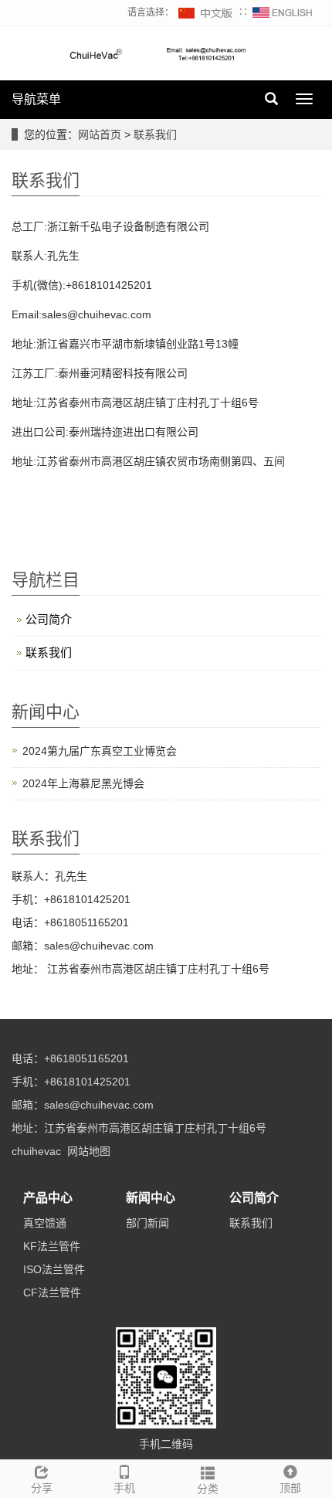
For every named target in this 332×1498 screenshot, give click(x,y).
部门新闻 (147, 1223)
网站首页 (99, 134)
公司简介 (48, 619)
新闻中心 (150, 1197)
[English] (282, 12)
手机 (124, 1488)
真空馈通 (44, 1223)
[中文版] (206, 12)
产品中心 (48, 1197)
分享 (42, 1488)
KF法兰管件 (51, 1246)
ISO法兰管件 (54, 1269)
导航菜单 (36, 99)
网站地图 (88, 1151)
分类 (208, 1489)
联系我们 (155, 134)
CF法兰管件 (52, 1292)
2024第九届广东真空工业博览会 (99, 751)
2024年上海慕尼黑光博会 (83, 783)
